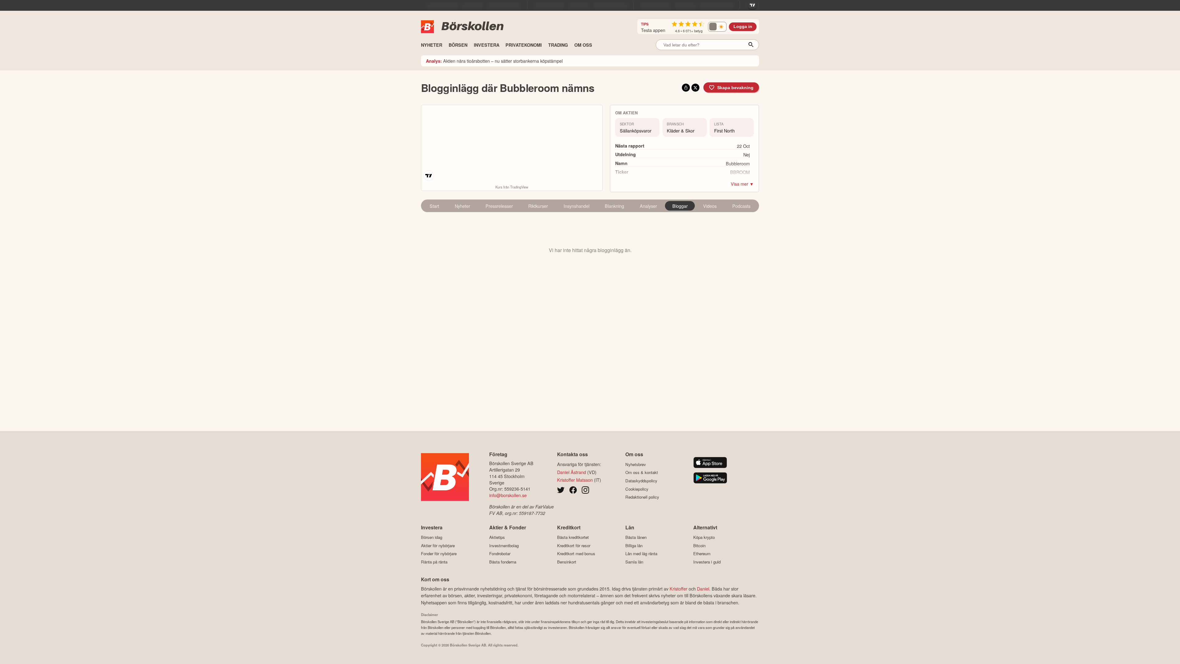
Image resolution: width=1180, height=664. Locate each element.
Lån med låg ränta (641, 553)
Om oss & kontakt (641, 472)
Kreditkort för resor (573, 545)
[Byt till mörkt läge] (717, 27)
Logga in (743, 26)
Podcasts (741, 206)
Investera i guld (707, 562)
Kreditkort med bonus (576, 553)
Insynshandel (576, 206)
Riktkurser (538, 206)
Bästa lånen (636, 537)
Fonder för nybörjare (439, 553)
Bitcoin (699, 545)
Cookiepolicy (636, 489)
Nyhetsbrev (635, 464)
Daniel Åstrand (571, 472)
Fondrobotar (499, 553)
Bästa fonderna (502, 562)
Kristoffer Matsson (575, 479)
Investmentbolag (504, 545)
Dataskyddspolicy (641, 481)
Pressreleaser (499, 206)
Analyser (648, 206)
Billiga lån (634, 545)
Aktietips (497, 537)
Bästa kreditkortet (573, 537)
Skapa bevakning (735, 87)
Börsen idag (431, 537)
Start (434, 206)
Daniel (703, 588)
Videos (710, 206)
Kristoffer (678, 588)
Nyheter (462, 206)
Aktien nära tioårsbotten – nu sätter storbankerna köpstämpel (494, 60)
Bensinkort (566, 562)
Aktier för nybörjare (438, 545)
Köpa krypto (704, 537)
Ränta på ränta (434, 562)
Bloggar (680, 206)
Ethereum (701, 553)
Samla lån (634, 562)
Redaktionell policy (642, 497)
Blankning (614, 206)
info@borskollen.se (508, 495)
